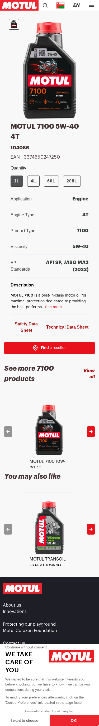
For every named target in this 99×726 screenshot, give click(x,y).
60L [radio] (51, 181)
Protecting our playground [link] (29, 624)
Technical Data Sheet (67, 327)
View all (89, 373)
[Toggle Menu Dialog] (91, 5)
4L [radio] (33, 181)
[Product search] (45, 5)
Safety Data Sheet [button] (26, 327)
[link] (49, 348)
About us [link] (12, 605)
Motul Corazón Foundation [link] (30, 631)
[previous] (8, 431)
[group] (46, 181)
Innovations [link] (15, 612)
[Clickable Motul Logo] (19, 5)
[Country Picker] (60, 5)
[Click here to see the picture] (14, 24)
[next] (91, 431)
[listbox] (49, 431)
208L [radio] (72, 181)
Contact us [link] (14, 643)
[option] (49, 431)
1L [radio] (17, 181)
